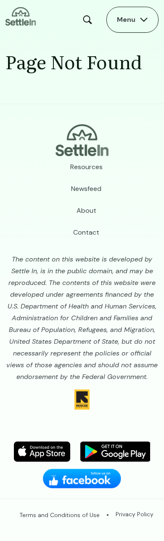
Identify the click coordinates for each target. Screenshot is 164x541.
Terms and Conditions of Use (59, 515)
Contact (86, 232)
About (86, 210)
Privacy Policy (134, 514)
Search (89, 19)
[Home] (20, 15)
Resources (86, 166)
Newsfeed (86, 188)
